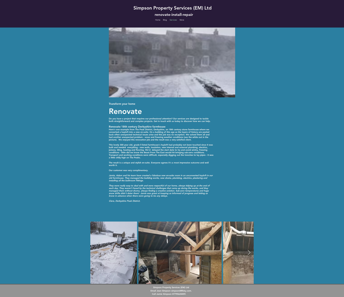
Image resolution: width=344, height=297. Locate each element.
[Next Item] (249, 252)
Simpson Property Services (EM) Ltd (172, 8)
